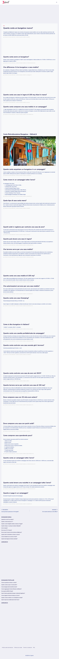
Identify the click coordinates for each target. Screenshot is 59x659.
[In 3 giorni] (5, 2)
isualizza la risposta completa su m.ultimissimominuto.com (25, 488)
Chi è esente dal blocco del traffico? (50, 510)
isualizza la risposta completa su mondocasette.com (24, 281)
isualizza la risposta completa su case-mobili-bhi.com (24, 114)
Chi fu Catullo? (4, 528)
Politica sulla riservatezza (7, 647)
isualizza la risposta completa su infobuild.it (23, 208)
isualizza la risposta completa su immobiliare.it (23, 354)
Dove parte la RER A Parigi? (7, 591)
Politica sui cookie (18, 647)
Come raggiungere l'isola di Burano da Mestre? (11, 589)
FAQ (4, 25)
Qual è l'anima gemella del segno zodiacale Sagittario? (13, 593)
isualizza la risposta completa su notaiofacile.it (23, 175)
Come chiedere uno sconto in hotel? (9, 536)
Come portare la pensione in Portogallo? (10, 510)
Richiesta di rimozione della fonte (9, 102)
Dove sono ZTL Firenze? (6, 530)
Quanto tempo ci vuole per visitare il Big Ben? (11, 525)
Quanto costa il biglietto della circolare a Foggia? (12, 523)
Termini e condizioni (27, 647)
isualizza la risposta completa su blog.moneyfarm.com (25, 453)
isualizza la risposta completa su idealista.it (23, 234)
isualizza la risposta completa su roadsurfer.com (24, 196)
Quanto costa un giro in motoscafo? (9, 584)
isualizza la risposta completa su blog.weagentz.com (24, 404)
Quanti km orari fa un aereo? (7, 519)
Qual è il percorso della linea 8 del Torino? (10, 599)
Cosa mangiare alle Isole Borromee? (9, 586)
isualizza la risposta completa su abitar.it (22, 380)
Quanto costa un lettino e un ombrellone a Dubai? (12, 597)
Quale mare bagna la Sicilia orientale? (9, 538)
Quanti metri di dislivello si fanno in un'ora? (10, 534)
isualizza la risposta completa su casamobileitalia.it (24, 293)
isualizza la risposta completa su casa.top (23, 102)
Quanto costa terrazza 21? (7, 521)
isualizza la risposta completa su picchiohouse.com (24, 305)
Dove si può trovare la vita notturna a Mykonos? (11, 532)
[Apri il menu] (56, 2)
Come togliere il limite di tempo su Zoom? (10, 595)
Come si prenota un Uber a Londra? (9, 582)
